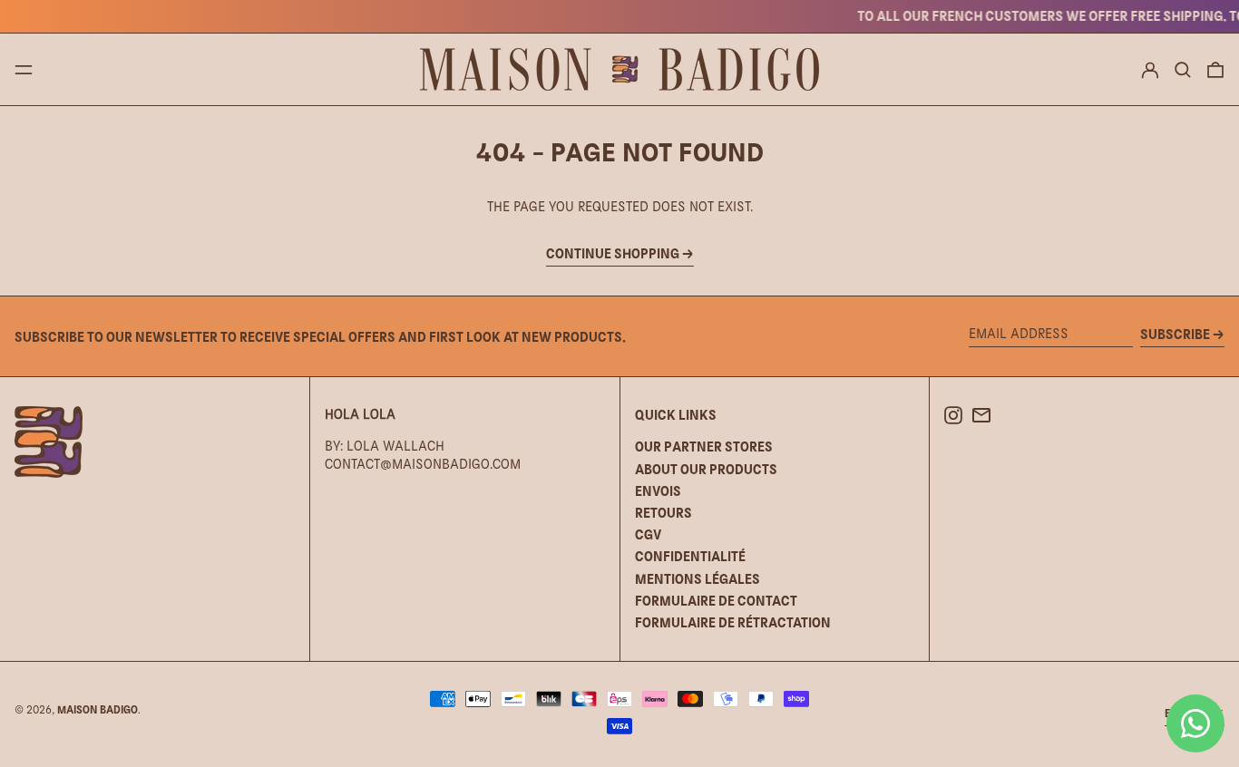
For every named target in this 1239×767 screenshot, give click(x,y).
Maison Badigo (97, 710)
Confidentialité (690, 556)
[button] (1183, 69)
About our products (706, 469)
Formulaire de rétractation (733, 622)
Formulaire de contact (716, 600)
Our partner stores (704, 446)
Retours (663, 512)
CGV (648, 534)
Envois (658, 491)
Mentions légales (697, 579)
